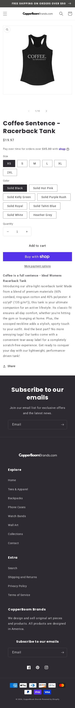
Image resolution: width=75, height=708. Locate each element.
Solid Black (15, 188)
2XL (10, 172)
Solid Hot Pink (43, 188)
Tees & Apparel (18, 489)
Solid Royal (15, 206)
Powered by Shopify (50, 699)
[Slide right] (46, 111)
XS (9, 163)
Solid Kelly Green (19, 197)
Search (12, 568)
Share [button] (11, 366)
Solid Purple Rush (53, 197)
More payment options (37, 266)
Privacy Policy (17, 586)
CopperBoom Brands (32, 699)
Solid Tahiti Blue (44, 206)
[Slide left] (28, 111)
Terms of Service (19, 595)
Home (12, 480)
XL (60, 163)
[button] (5, 13)
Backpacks (15, 498)
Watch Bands (17, 516)
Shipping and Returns (22, 577)
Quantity (8, 223)
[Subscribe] (62, 424)
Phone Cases (17, 507)
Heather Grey (42, 215)
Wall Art (13, 525)
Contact (13, 543)
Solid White (15, 215)
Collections (15, 534)
